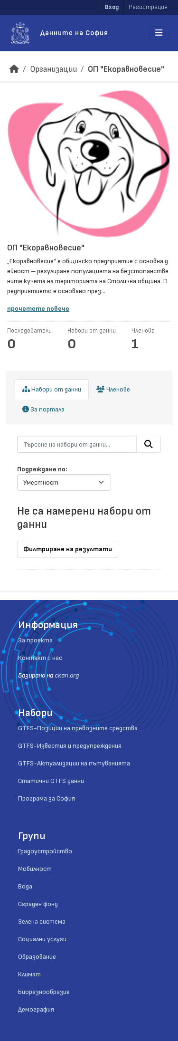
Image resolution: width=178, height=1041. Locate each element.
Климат (29, 974)
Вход (112, 7)
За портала (47, 409)
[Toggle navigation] (159, 33)
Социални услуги (42, 939)
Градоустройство (45, 851)
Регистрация (148, 7)
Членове (117, 389)
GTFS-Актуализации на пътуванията (74, 763)
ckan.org (67, 675)
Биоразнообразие (44, 992)
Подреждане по (41, 469)
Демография (36, 1009)
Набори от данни (55, 389)
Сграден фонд (38, 904)
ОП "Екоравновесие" (126, 69)
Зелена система (42, 921)
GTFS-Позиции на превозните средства (78, 728)
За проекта (35, 640)
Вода (25, 886)
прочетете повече (38, 309)
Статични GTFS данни (51, 781)
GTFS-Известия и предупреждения (70, 746)
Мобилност (35, 869)
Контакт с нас (40, 658)
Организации (53, 69)
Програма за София (46, 798)
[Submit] (148, 444)
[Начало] (14, 69)
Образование (37, 957)
